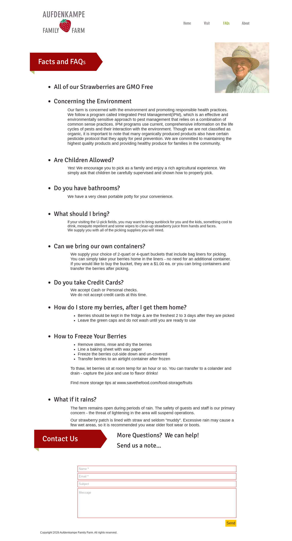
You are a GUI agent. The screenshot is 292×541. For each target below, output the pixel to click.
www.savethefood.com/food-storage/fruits (154, 383)
